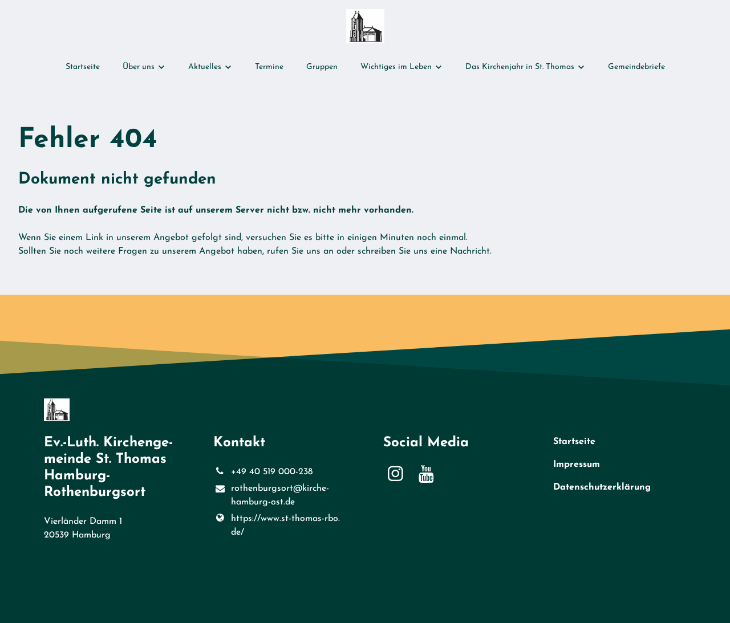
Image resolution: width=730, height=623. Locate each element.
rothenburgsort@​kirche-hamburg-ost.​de (280, 495)
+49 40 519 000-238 (272, 472)
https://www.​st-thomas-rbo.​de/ (285, 525)
